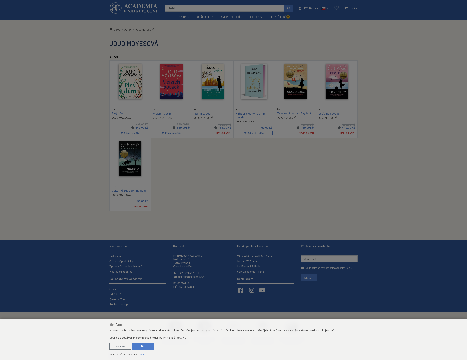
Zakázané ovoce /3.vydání (294, 113)
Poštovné (115, 256)
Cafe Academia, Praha (250, 271)
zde (142, 354)
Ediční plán (116, 294)
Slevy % (256, 16)
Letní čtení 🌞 (280, 16)
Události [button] (203, 16)
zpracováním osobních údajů (336, 267)
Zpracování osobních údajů (125, 266)
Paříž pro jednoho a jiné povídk (251, 115)
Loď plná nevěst (328, 113)
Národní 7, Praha (247, 261)
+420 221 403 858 (188, 273)
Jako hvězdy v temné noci (129, 190)
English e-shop (118, 304)
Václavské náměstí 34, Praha (254, 256)
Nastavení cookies (120, 271)
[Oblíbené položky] (336, 8)
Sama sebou (202, 113)
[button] (324, 8)
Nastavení (120, 346)
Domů (117, 29)
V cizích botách (163, 113)
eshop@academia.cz (191, 276)
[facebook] (240, 290)
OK (143, 346)
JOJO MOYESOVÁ (121, 117)
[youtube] (262, 290)
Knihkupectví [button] (230, 16)
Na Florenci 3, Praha (249, 266)
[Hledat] (288, 8)
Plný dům (118, 113)
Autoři (127, 29)
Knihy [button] (183, 16)
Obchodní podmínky (121, 261)
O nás (112, 289)
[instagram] (251, 290)
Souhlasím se (328, 267)
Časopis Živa (117, 299)
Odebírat (309, 278)
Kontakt (178, 246)
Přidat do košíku (132, 133)
